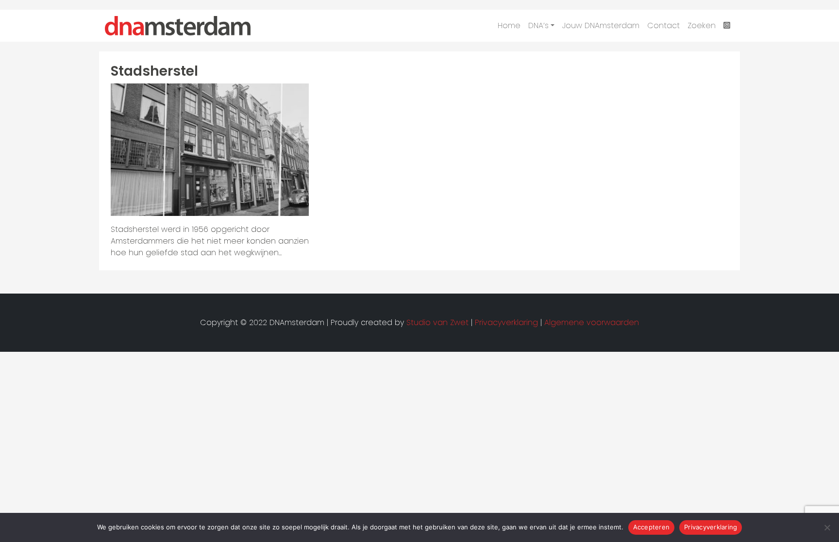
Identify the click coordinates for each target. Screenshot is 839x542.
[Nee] (827, 527)
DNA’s (538, 25)
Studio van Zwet (437, 322)
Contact (663, 25)
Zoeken (702, 25)
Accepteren (651, 527)
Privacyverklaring (710, 527)
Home (509, 25)
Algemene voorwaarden (591, 322)
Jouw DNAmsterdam (600, 25)
